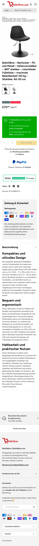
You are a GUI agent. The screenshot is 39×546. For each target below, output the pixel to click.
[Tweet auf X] (9, 186)
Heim (3, 17)
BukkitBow (9, 540)
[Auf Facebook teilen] (14, 186)
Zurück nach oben (19, 429)
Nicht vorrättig (26, 143)
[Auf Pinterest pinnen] (18, 186)
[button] (35, 4)
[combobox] (19, 10)
